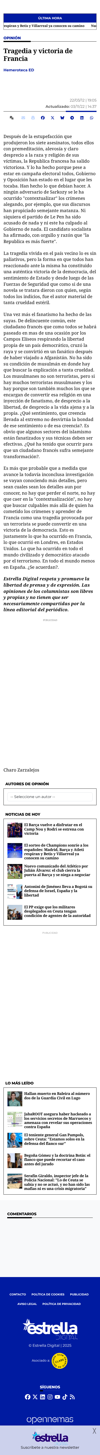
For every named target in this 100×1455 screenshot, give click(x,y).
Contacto (18, 1294)
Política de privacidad (62, 1304)
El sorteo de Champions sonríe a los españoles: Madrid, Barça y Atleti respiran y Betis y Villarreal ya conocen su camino (56, 852)
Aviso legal (27, 1304)
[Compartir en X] (52, 117)
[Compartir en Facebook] (43, 117)
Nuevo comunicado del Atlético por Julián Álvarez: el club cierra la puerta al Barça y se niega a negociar (57, 870)
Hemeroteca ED (19, 70)
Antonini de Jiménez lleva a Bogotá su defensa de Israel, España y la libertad (58, 891)
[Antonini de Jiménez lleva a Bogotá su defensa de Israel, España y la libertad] (14, 892)
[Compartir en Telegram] (72, 117)
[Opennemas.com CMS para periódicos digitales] (50, 1425)
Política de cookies (48, 1294)
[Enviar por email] (23, 117)
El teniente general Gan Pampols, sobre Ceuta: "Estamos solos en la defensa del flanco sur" (54, 1139)
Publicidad (79, 1294)
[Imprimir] (33, 117)
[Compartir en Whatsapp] (92, 117)
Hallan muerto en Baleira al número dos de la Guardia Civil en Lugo (57, 1095)
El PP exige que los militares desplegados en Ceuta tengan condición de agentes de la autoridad (57, 911)
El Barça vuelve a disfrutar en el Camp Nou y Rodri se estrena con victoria (54, 829)
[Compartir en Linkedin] (82, 117)
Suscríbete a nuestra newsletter (50, 1447)
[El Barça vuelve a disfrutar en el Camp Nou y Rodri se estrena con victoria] (14, 830)
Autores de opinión (27, 784)
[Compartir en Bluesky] (62, 117)
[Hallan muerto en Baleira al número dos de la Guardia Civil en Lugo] (14, 1099)
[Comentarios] (12, 117)
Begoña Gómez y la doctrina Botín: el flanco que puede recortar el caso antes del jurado (57, 1159)
